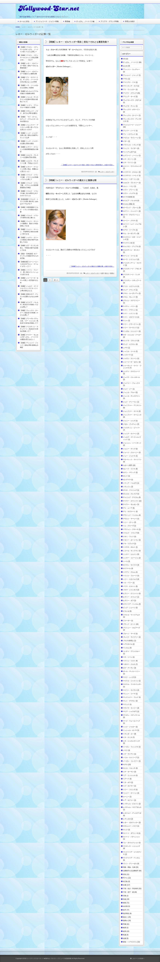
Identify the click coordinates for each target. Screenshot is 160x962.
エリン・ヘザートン (130, 179)
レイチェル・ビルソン (130, 804)
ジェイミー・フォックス (131, 383)
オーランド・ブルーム (130, 207)
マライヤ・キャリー (130, 708)
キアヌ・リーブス (129, 230)
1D (124, 59)
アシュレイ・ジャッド (130, 75)
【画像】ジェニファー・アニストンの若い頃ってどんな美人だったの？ (29, 127)
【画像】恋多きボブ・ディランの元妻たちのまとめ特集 (29, 296)
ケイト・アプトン (129, 310)
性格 (124, 899)
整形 (124, 903)
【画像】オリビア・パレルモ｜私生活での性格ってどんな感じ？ (29, 304)
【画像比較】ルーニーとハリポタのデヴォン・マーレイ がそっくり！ (29, 264)
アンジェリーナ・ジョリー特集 (47, 21)
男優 (124, 924)
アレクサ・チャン (129, 106)
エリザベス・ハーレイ (130, 175)
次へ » (56, 280)
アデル (125, 79)
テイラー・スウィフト (130, 501)
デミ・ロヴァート (129, 511)
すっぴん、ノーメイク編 (85, 21)
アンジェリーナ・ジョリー (132, 125)
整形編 (67, 21)
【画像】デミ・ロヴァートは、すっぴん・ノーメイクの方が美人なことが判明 (29, 79)
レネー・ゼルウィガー (107, 172)
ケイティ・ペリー (129, 306)
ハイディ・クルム (129, 572)
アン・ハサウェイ (129, 134)
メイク (125, 750)
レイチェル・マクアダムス (132, 807)
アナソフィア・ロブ (130, 86)
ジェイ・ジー (127, 389)
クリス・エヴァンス (130, 286)
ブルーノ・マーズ (129, 633)
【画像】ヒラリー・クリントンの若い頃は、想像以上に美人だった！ (29, 169)
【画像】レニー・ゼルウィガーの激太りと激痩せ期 (72, 180)
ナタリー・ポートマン (130, 540)
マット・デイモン (129, 701)
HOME (18, 27)
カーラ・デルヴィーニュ (131, 215)
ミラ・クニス (127, 737)
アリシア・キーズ (129, 96)
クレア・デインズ (129, 290)
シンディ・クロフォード (131, 371)
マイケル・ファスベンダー (132, 684)
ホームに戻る (24, 21)
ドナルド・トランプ (130, 533)
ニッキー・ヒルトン (130, 554)
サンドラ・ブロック (130, 340)
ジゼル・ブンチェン (130, 424)
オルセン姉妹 (127, 204)
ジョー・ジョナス (129, 456)
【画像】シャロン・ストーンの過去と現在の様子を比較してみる (29, 240)
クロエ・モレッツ (129, 297)
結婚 (124, 938)
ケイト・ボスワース (130, 317)
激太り (107, 273)
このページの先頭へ (137, 958)
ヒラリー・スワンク (130, 597)
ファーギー (127, 620)
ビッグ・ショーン (129, 608)
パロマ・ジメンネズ (130, 590)
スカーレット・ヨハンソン (132, 459)
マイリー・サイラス (130, 690)
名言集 (125, 881)
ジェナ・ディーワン (130, 402)
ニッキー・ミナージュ (130, 558)
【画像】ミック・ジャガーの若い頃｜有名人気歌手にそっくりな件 (29, 135)
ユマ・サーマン (128, 772)
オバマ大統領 (127, 197)
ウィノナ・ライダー (130, 148)
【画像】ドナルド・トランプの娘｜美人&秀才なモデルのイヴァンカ (29, 193)
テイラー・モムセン (130, 504)
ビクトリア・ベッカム (130, 604)
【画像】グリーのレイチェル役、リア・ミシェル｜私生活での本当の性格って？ (29, 321)
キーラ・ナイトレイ (130, 259)
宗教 (124, 896)
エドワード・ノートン (130, 155)
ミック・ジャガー (129, 727)
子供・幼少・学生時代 (130, 888)
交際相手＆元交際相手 (130, 871)
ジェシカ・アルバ (129, 392)
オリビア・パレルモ (130, 200)
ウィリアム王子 (128, 152)
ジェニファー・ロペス (130, 411)
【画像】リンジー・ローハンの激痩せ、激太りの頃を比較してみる (29, 223)
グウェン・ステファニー (131, 300)
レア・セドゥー (128, 800)
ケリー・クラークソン (130, 324)
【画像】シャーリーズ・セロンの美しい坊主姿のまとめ (29, 280)
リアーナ (126, 779)
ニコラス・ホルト (129, 547)
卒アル (125, 878)
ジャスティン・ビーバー (131, 428)
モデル (125, 764)
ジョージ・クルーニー (130, 452)
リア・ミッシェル (129, 775)
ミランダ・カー (128, 734)
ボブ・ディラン (128, 668)
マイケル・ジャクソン (130, 681)
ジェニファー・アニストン (132, 405)
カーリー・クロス (129, 220)
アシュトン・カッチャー (131, 69)
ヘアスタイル (127, 644)
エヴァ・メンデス (129, 193)
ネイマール (127, 568)
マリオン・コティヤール (131, 715)
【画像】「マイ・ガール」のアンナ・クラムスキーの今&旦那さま (29, 119)
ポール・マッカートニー (131, 671)
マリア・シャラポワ (130, 711)
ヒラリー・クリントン (130, 593)
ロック (125, 830)
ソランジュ (127, 487)
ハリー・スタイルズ (130, 579)
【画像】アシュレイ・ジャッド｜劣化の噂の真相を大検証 (29, 345)
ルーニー (126, 797)
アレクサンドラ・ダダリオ (132, 100)
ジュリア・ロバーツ (130, 433)
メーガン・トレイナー (130, 761)
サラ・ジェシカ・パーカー (132, 335)
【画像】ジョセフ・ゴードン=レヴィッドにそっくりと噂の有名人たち (29, 288)
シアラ (125, 348)
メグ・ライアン (128, 754)
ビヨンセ (126, 611)
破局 (124, 931)
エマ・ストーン (128, 159)
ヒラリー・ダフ (128, 600)
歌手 (124, 910)
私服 (124, 935)
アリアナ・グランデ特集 (110, 21)
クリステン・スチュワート (132, 280)
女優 (102, 273)
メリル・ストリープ (130, 757)
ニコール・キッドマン (130, 551)
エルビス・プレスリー (130, 183)
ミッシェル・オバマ (130, 730)
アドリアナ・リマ (129, 82)
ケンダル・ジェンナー (130, 331)
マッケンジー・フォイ (130, 697)
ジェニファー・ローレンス (132, 415)
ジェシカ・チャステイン (131, 396)
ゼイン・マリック (129, 472)
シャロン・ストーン (130, 358)
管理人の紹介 (130, 21)
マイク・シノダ (128, 677)
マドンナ (126, 704)
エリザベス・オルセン (130, 172)
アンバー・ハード (129, 130)
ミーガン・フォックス (130, 747)
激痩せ (112, 273)
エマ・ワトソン (128, 162)
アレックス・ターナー (130, 115)
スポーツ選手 (127, 465)
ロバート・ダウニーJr (130, 833)
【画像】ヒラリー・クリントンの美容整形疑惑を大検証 (29, 149)
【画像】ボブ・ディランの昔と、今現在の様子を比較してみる (29, 248)
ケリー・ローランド (130, 328)
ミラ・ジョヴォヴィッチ (131, 741)
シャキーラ (127, 355)
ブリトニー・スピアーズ (131, 628)
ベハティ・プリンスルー (131, 651)
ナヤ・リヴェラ (128, 543)
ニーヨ (125, 561)
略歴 (124, 928)
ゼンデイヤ (127, 479)
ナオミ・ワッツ (128, 536)
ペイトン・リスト (129, 661)
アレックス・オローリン (131, 109)
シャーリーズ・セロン (130, 362)
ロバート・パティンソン (131, 837)
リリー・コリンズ (129, 789)
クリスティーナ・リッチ (131, 274)
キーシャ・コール (129, 256)
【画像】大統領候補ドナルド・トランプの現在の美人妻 (29, 209)
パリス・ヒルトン (129, 586)
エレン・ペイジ (128, 186)
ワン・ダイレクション (130, 842)
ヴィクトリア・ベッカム (131, 858)
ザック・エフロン (129, 344)
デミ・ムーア (127, 508)
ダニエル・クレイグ (130, 494)
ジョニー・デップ (129, 449)
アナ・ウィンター (129, 89)
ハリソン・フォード (130, 575)
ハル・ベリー (127, 583)
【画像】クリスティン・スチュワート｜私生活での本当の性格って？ (29, 329)
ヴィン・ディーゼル (130, 863)
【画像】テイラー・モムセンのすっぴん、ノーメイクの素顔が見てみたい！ (29, 337)
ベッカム (126, 648)
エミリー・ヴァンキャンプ (132, 166)
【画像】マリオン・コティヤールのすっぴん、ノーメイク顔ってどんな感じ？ (29, 49)
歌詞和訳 (126, 913)
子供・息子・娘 (128, 892)
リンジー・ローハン (130, 793)
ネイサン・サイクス (130, 565)
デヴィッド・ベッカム (130, 515)
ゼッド (125, 476)
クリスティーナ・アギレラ (132, 269)
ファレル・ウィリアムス (131, 615)
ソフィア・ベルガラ (130, 483)
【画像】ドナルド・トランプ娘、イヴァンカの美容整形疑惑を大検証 (29, 185)
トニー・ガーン (128, 522)
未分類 (125, 906)
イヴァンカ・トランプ (130, 145)
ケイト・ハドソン (129, 313)
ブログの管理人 (128, 641)
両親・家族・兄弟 (129, 867)
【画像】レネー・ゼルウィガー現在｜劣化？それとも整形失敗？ (78, 42)
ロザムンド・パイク (130, 826)
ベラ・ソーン (127, 657)
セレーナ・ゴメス (129, 469)
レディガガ (127, 819)
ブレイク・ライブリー (130, 637)
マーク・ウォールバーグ (131, 721)
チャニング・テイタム (130, 497)
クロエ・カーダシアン (130, 293)
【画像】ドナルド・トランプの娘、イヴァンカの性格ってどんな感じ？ (29, 177)
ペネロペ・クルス (129, 664)
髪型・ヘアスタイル (130, 942)
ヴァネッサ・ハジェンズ (131, 846)
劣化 (124, 874)
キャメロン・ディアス (130, 246)
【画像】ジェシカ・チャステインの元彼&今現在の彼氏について (29, 99)
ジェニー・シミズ (129, 421)
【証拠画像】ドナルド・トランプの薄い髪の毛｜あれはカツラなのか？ (29, 201)
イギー (125, 141)
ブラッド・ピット (129, 624)
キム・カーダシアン (130, 233)
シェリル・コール (129, 351)
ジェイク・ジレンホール (131, 377)
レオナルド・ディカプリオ (132, 813)
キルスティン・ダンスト (131, 250)
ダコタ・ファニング (130, 490)
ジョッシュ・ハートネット (132, 443)
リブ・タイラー (128, 786)
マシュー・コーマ (129, 694)
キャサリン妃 (127, 243)
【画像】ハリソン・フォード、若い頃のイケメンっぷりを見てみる (29, 272)
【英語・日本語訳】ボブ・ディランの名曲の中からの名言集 (29, 256)
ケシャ (125, 320)
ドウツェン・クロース (130, 529)
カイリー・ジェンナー (130, 211)
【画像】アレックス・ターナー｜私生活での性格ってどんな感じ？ (29, 313)
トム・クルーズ (128, 526)
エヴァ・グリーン (129, 190)
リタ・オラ (127, 782)
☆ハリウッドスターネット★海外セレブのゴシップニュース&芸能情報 (49, 958)
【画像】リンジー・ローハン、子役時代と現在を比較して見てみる (29, 231)
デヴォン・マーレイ (130, 518)
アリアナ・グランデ (130, 93)
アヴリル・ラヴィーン (130, 138)
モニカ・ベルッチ (129, 768)
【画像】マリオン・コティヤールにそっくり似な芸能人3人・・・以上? (29, 57)
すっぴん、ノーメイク (130, 62)
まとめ (125, 66)
